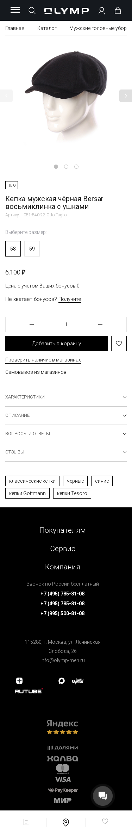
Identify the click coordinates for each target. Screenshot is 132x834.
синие (102, 481)
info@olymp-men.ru (62, 660)
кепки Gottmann (27, 493)
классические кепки (32, 481)
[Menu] (15, 10)
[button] (6, 95)
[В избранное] (119, 343)
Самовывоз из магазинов (36, 372)
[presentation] (66, 417)
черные (75, 481)
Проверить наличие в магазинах (43, 360)
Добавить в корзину (56, 343)
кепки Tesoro (72, 493)
